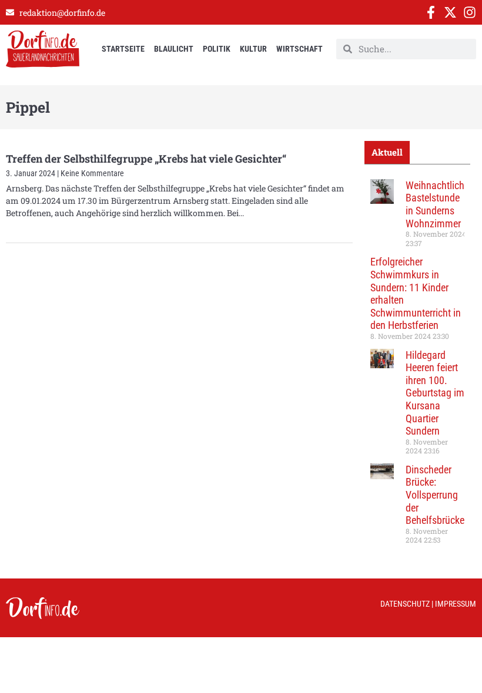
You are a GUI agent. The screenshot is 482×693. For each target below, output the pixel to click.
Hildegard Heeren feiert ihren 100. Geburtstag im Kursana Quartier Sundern (435, 393)
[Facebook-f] (430, 12)
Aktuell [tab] (387, 152)
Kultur (253, 48)
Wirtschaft (299, 48)
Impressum (455, 603)
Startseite (123, 48)
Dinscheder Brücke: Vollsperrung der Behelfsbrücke (435, 494)
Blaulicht (173, 48)
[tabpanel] (417, 366)
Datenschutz (405, 603)
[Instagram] (469, 12)
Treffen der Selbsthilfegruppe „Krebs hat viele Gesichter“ (146, 159)
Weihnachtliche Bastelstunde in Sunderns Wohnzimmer (437, 204)
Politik (216, 48)
